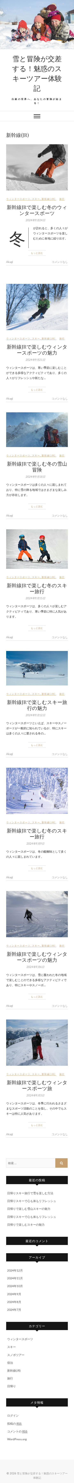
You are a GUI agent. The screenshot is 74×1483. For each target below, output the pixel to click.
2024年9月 (14, 1294)
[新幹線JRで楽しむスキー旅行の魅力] (37, 668)
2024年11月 (15, 1278)
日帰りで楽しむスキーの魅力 (26, 1224)
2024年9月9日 (35, 843)
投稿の (14, 1423)
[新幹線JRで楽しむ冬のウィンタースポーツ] (37, 167)
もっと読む (37, 253)
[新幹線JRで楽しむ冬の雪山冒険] (37, 429)
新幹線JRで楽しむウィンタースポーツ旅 (37, 1085)
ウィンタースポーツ (18, 199)
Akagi (9, 262)
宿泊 (10, 1362)
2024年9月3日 (35, 1095)
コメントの (17, 1431)
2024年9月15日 (35, 598)
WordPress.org (17, 1439)
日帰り (11, 1386)
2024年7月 (14, 1309)
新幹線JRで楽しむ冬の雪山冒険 (37, 466)
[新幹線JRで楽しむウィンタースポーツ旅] (37, 1042)
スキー (36, 199)
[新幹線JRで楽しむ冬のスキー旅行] (37, 549)
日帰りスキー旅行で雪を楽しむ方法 (30, 1193)
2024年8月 (14, 1302)
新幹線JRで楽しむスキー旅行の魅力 (37, 705)
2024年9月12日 (35, 715)
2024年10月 (15, 1286)
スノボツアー (15, 1355)
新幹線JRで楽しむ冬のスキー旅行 (37, 588)
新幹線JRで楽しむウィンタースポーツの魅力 (37, 349)
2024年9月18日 (35, 476)
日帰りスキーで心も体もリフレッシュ (31, 1201)
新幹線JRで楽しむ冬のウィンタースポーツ (37, 210)
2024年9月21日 (35, 359)
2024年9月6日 (35, 967)
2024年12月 (15, 1270)
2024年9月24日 (35, 220)
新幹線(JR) (49, 199)
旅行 (62, 199)
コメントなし (60, 262)
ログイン (13, 1415)
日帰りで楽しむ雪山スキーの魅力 (28, 1208)
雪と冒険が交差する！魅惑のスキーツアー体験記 (37, 73)
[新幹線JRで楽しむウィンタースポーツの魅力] (37, 307)
